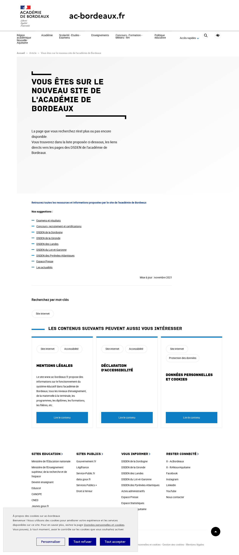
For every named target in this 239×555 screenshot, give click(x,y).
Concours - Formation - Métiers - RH (129, 36)
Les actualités (44, 267)
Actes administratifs (133, 491)
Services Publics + (86, 485)
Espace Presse (44, 261)
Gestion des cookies (173, 544)
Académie (47, 35)
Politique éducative (160, 36)
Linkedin (171, 485)
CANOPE (37, 494)
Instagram (172, 479)
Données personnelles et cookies (104, 525)
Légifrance (82, 467)
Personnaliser (50, 541)
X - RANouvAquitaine (178, 467)
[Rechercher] (205, 38)
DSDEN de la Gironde (48, 238)
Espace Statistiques (132, 503)
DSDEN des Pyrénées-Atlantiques (55, 255)
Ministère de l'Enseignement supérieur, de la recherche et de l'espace (49, 471)
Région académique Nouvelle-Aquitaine (24, 39)
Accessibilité (218, 35)
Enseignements (100, 35)
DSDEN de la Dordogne (49, 232)
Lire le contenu (62, 417)
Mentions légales (54, 365)
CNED (35, 500)
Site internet (43, 313)
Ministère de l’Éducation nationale (51, 461)
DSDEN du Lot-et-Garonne (51, 249)
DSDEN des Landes (47, 244)
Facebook (172, 473)
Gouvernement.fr (86, 461)
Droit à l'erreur (84, 491)
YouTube (171, 491)
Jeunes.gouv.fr (40, 506)
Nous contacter (175, 497)
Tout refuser (82, 541)
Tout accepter (115, 541)
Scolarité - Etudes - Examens (69, 36)
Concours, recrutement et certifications (58, 226)
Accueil (21, 53)
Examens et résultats (48, 220)
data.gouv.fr (83, 479)
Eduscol (36, 488)
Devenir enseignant (43, 482)
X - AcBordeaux (175, 461)
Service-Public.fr (85, 473)
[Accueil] (35, 16)
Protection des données (182, 358)
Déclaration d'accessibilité (117, 367)
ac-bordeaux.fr (97, 16)
